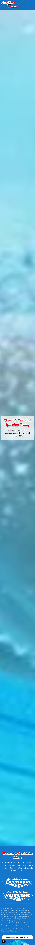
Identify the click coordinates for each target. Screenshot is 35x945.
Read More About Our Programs (18, 937)
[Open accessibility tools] (4, 941)
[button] (33, 4)
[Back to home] (9, 5)
